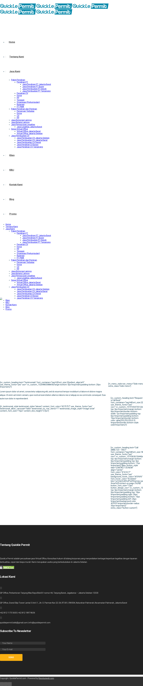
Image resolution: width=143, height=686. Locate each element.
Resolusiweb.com (46, 678)
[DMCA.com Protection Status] (7, 568)
